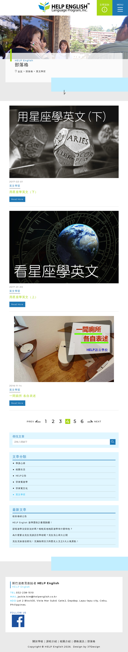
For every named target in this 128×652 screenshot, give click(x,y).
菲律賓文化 (22, 488)
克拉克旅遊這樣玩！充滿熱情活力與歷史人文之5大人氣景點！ (45, 541)
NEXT (97, 421)
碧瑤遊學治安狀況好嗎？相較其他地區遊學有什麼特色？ (42, 529)
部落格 (91, 641)
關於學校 (37, 641)
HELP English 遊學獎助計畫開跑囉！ (32, 522)
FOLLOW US (18, 612)
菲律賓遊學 (22, 482)
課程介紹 (51, 641)
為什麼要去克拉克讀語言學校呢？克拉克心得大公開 (40, 535)
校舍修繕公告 (19, 516)
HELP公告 (21, 475)
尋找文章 (18, 436)
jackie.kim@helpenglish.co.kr (37, 596)
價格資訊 (79, 641)
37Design (93, 646)
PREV (31, 421)
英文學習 (20, 494)
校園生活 (20, 469)
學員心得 (20, 463)
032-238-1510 (25, 592)
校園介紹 (65, 641)
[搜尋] (113, 442)
